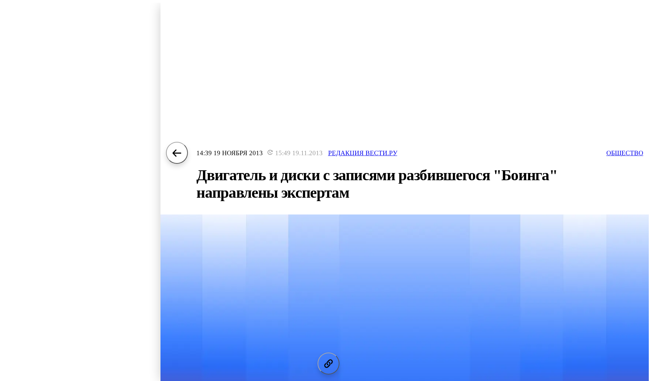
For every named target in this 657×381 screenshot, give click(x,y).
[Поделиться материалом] (328, 363)
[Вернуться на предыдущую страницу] (177, 153)
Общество (624, 153)
